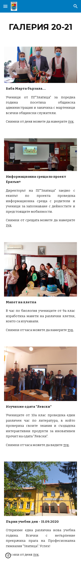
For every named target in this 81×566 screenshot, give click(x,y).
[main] (40, 27)
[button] (5, 6)
